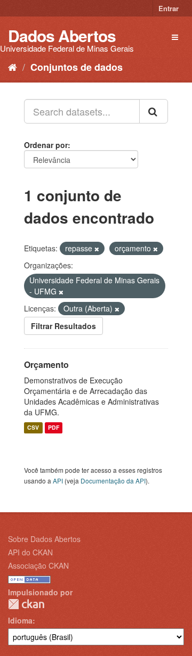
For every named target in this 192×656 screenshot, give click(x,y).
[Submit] (153, 111)
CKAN (26, 604)
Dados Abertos (62, 35)
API (58, 480)
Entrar (168, 8)
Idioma (20, 620)
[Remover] (96, 248)
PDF (53, 428)
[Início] (12, 66)
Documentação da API (113, 480)
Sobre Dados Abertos (44, 539)
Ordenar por (46, 145)
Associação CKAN (38, 565)
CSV (33, 428)
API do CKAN (30, 552)
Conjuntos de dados (76, 67)
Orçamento (46, 364)
